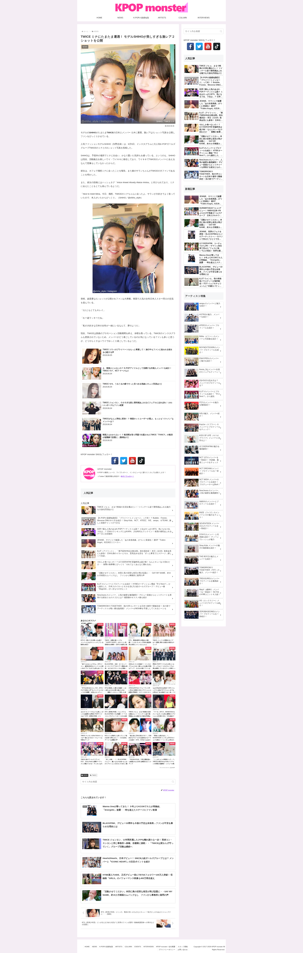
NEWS (85, 775)
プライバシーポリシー (167, 950)
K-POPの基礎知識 (106, 947)
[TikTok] (141, 460)
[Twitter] (123, 460)
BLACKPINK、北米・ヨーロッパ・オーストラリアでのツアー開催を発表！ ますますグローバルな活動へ (116, 666)
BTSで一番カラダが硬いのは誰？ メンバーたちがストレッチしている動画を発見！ (92, 642)
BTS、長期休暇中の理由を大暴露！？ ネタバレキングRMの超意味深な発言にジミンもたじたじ (140, 642)
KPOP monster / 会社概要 (165, 947)
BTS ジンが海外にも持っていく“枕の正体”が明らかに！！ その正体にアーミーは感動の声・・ (116, 738)
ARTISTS (118, 947)
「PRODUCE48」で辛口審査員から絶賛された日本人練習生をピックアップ (140, 762)
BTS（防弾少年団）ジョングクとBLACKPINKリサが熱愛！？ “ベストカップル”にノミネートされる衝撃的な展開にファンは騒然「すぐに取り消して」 (116, 716)
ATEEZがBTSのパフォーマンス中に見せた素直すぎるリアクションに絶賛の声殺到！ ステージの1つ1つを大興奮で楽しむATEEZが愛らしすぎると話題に (140, 692)
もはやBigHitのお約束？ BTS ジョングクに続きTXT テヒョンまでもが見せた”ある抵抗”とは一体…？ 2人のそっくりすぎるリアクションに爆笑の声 (164, 692)
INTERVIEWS (148, 947)
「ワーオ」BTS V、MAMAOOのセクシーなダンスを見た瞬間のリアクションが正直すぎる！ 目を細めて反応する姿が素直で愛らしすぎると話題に (164, 716)
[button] (173, 781)
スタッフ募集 (183, 947)
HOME (87, 947)
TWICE (94, 775)
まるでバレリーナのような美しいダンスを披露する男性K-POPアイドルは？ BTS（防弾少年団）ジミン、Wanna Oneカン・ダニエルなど (92, 716)
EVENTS (137, 947)
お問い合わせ (183, 950)
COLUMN (128, 947)
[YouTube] (132, 460)
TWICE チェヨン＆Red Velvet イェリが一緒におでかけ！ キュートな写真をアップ (92, 738)
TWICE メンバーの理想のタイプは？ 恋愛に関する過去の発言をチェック (163, 642)
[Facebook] (115, 460)
